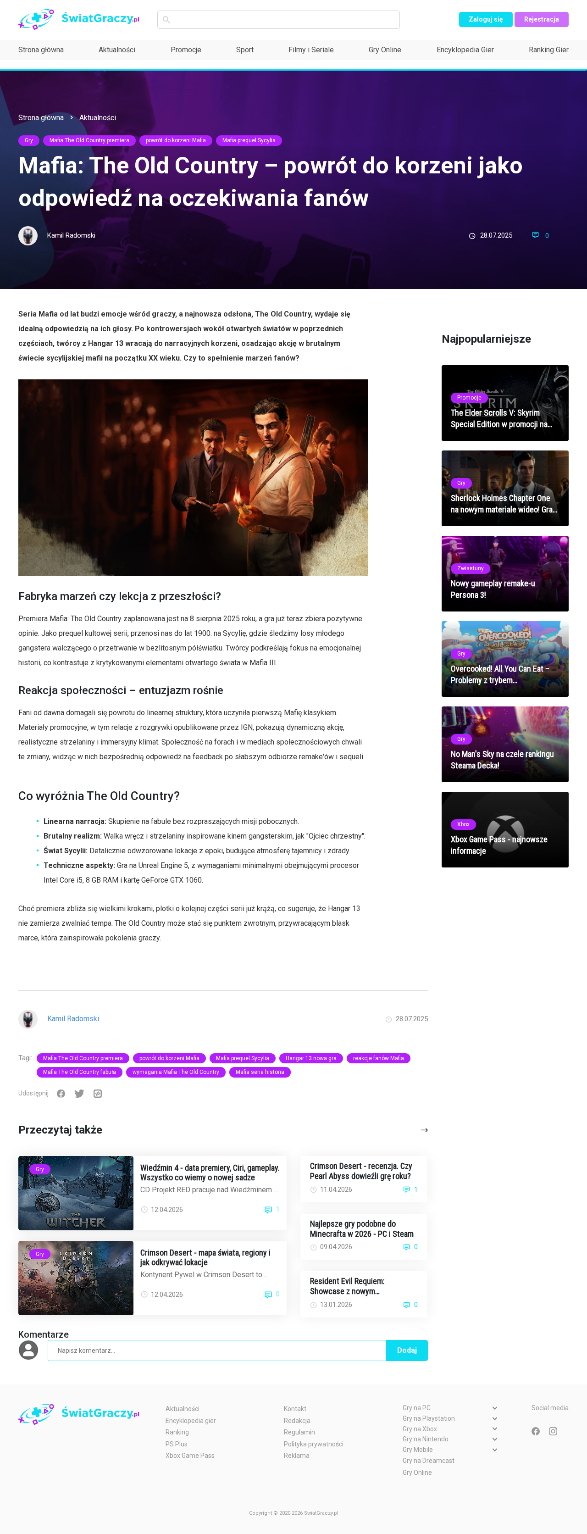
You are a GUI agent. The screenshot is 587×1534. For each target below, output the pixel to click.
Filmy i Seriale (311, 49)
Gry (29, 140)
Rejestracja (541, 19)
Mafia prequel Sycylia (249, 140)
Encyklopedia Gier (465, 49)
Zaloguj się (486, 19)
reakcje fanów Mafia (378, 1058)
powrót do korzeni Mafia (176, 140)
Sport (245, 49)
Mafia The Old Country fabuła (79, 1072)
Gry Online (385, 49)
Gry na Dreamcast (428, 1460)
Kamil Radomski (71, 235)
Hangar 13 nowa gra (311, 1058)
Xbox (463, 824)
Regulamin (299, 1432)
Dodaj (407, 1350)
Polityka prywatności (313, 1444)
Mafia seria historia (260, 1072)
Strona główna (41, 49)
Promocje (186, 49)
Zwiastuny (470, 568)
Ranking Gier (549, 49)
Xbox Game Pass (190, 1455)
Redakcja (297, 1420)
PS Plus (177, 1444)
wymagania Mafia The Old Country (176, 1072)
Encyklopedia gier (191, 1420)
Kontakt (295, 1408)
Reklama (297, 1455)
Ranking (177, 1432)
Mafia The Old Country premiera (89, 140)
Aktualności (117, 49)
